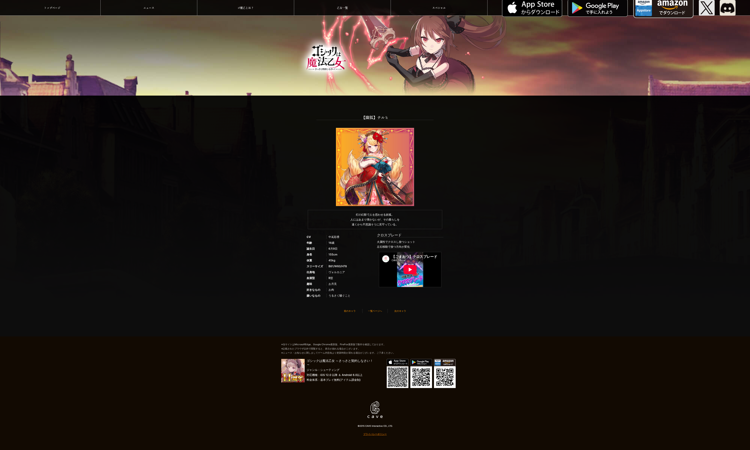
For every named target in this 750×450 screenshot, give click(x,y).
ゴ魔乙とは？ (245, 8)
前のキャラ (350, 310)
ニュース (148, 8)
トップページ (52, 8)
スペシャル (439, 8)
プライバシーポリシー (375, 434)
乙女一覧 (342, 8)
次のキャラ (400, 310)
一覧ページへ (375, 310)
